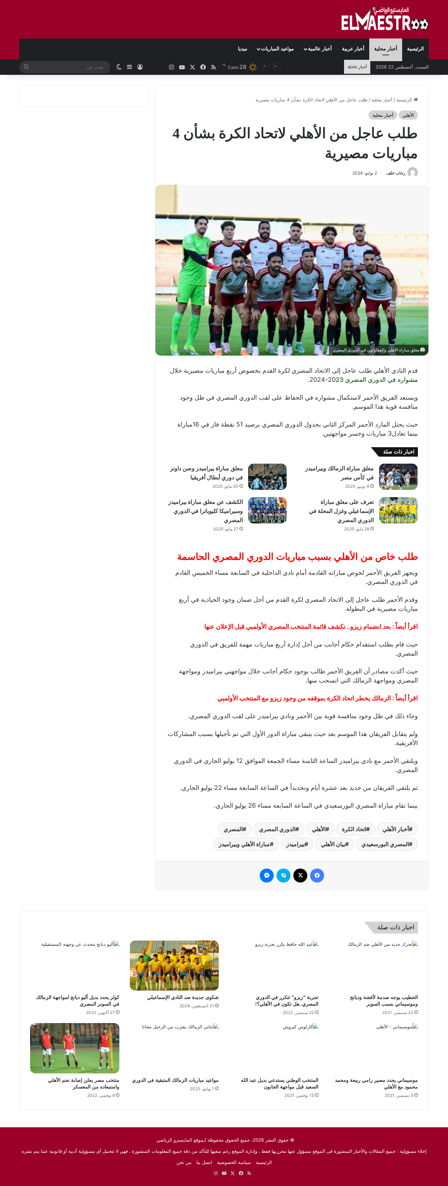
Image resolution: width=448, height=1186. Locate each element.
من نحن (183, 1162)
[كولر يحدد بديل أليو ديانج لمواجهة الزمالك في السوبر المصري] (74, 966)
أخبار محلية (385, 48)
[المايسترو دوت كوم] (385, 19)
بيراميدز (295, 844)
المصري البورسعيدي (385, 844)
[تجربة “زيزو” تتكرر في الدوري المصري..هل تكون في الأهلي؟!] (273, 966)
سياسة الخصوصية (234, 1162)
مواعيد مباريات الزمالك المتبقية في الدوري (175, 1080)
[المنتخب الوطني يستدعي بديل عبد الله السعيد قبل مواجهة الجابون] (273, 1048)
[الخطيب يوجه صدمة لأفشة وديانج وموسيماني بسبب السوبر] (373, 966)
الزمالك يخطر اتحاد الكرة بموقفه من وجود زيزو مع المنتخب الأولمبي (304, 698)
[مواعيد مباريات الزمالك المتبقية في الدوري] (174, 1048)
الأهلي (408, 115)
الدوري (377, 379)
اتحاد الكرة (354, 829)
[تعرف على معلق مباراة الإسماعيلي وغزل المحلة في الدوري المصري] (398, 510)
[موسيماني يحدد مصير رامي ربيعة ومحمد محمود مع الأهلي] (373, 1048)
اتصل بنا (204, 1162)
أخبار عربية (353, 48)
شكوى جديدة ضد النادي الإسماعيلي (183, 997)
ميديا (242, 48)
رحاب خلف (395, 173)
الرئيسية (415, 48)
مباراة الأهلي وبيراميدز (244, 844)
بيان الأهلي (333, 844)
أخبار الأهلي (396, 829)
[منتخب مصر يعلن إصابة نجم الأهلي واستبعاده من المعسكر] (74, 1048)
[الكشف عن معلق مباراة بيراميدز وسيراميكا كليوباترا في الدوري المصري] (267, 510)
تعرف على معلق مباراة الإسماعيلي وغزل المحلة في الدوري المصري (341, 511)
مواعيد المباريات (277, 48)
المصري (233, 829)
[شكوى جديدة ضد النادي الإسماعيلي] (174, 966)
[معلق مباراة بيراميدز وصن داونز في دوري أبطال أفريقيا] (267, 477)
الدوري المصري (277, 829)
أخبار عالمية (320, 48)
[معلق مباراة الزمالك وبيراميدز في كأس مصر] (398, 477)
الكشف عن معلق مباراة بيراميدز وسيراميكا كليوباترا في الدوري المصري (205, 511)
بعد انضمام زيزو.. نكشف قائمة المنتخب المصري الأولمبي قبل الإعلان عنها (297, 626)
